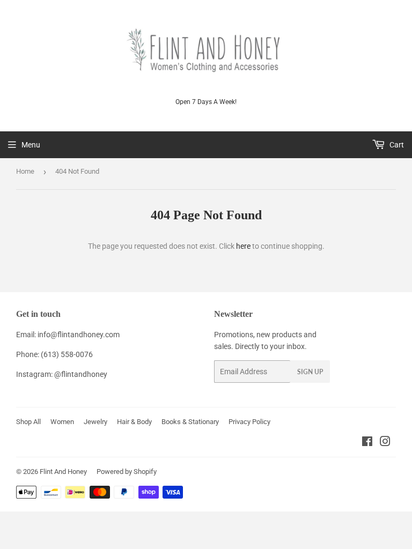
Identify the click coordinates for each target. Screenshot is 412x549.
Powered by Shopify (127, 472)
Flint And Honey (63, 472)
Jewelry (95, 422)
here (243, 246)
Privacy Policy (249, 422)
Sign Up (310, 372)
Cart (396, 144)
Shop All (28, 422)
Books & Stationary (190, 422)
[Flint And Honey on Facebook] (367, 443)
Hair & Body (134, 422)
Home (25, 171)
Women (62, 422)
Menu (30, 144)
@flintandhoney (80, 374)
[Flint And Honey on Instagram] (385, 443)
